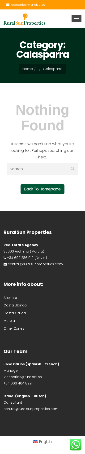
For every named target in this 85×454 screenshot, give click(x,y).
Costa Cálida (15, 313)
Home (27, 68)
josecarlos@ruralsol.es (27, 4)
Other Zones (14, 328)
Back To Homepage (42, 189)
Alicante (10, 297)
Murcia (9, 320)
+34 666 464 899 (18, 383)
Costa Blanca (15, 305)
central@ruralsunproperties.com (31, 408)
